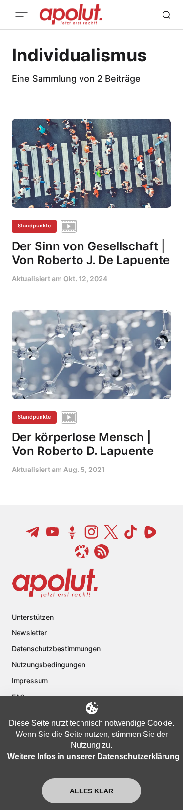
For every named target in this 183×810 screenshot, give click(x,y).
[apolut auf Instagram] (91, 532)
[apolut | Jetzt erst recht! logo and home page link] (55, 583)
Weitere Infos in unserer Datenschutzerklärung (93, 757)
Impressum (30, 681)
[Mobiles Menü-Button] (21, 14)
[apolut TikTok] (130, 532)
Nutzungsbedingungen (48, 664)
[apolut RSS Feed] (101, 551)
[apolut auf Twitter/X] (111, 532)
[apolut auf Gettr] (72, 532)
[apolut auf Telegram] (33, 532)
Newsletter (29, 632)
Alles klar (91, 791)
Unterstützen (33, 617)
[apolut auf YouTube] (52, 532)
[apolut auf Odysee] (82, 551)
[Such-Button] (166, 14)
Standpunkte (34, 225)
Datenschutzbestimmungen (56, 648)
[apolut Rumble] (150, 532)
